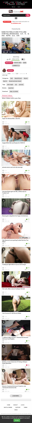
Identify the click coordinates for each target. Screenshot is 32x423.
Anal (12, 78)
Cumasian (10, 70)
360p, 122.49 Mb (14, 91)
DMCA (16, 409)
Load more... (16, 396)
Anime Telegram (21, 4)
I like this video (7, 59)
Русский (8, 3)
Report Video (17, 62)
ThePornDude (11, 4)
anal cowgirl (10, 84)
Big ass (26, 78)
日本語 (12, 2)
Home (8, 405)
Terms (25, 407)
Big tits (5, 81)
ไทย (14, 3)
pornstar (21, 84)
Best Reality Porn (21, 3)
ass (16, 84)
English (25, 2)
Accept (17, 420)
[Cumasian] (4, 70)
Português (19, 2)
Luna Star (11, 88)
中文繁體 (6, 2)
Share (24, 62)
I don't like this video (10, 59)
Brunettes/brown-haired (15, 81)
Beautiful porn (18, 78)
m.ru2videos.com (16, 23)
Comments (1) (16, 65)
